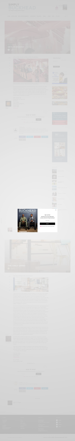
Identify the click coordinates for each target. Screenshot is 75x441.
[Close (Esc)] (56, 210)
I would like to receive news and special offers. (48, 226)
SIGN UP (47, 223)
